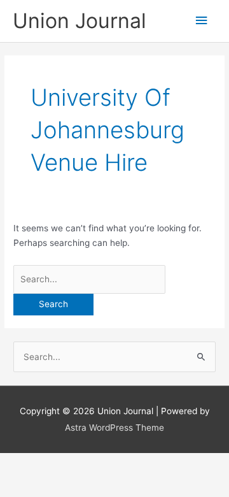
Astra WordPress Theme (114, 427)
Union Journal (79, 20)
